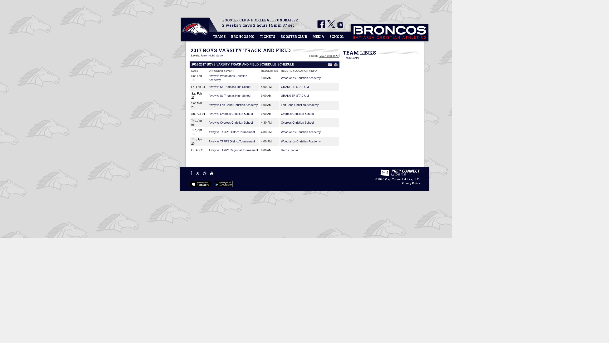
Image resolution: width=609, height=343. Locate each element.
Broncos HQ (243, 36)
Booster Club (293, 36)
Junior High (207, 55)
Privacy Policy (411, 183)
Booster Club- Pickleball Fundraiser (260, 20)
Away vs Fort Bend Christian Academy (233, 105)
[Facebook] (191, 173)
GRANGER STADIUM (295, 87)
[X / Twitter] (197, 173)
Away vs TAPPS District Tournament (232, 132)
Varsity (220, 55)
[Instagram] (204, 173)
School (336, 36)
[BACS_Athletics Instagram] (339, 26)
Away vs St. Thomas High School (230, 87)
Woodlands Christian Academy (301, 78)
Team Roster (351, 57)
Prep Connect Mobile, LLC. (402, 179)
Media (318, 36)
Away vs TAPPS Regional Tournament (233, 150)
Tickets (267, 36)
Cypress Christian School (297, 114)
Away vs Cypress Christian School (231, 114)
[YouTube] (212, 173)
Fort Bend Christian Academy (300, 105)
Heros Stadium (290, 150)
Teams (219, 36)
